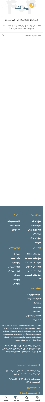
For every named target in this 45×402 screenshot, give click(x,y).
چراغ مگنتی (37, 247)
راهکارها (17, 214)
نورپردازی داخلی (14, 247)
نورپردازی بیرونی (35, 214)
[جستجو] (3, 35)
